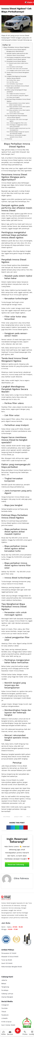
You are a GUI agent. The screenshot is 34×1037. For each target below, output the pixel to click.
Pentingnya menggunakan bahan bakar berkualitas (18, 125)
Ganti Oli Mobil (6, 963)
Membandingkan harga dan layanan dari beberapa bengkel (19, 132)
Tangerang (5, 987)
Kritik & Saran (6, 1022)
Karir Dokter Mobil (8, 1025)
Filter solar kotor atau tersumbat (18, 68)
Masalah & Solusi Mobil (9, 956)
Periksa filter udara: (14, 80)
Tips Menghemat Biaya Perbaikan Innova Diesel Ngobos (17, 116)
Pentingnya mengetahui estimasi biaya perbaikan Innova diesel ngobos (18, 58)
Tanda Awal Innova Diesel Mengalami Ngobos (18, 73)
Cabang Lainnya (7, 993)
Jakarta (4, 980)
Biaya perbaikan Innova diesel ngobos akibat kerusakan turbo (19, 107)
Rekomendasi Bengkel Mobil (11, 967)
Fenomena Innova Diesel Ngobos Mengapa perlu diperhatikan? (16, 50)
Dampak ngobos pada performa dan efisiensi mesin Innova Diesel (17, 54)
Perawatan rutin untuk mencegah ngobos (19, 120)
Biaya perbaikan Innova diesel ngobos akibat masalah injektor (19, 104)
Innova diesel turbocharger (16, 113)
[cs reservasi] (27, 1023)
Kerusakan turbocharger (16, 66)
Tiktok (3, 1011)
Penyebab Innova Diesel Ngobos (16, 61)
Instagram (5, 1005)
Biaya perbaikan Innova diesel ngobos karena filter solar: (19, 111)
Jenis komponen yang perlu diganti (18, 95)
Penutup (9, 139)
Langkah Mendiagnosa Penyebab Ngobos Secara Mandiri (16, 77)
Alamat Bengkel (7, 997)
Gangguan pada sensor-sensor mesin (19, 70)
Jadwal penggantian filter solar (18, 123)
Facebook (4, 1015)
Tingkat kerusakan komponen (17, 93)
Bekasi (3, 983)
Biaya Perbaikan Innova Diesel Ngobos (16, 47)
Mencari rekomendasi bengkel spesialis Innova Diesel (18, 136)
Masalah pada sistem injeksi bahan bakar (18, 64)
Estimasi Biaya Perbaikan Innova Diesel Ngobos (18, 100)
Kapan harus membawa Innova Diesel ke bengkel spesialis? (18, 86)
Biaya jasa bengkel (14, 97)
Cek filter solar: (13, 82)
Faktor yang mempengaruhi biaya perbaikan (17, 91)
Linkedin (4, 1018)
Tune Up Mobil (6, 960)
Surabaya (4, 990)
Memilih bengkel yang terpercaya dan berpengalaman (20, 129)
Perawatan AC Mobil (8, 953)
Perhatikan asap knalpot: (16, 83)
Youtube (4, 1008)
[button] (8, 827)
